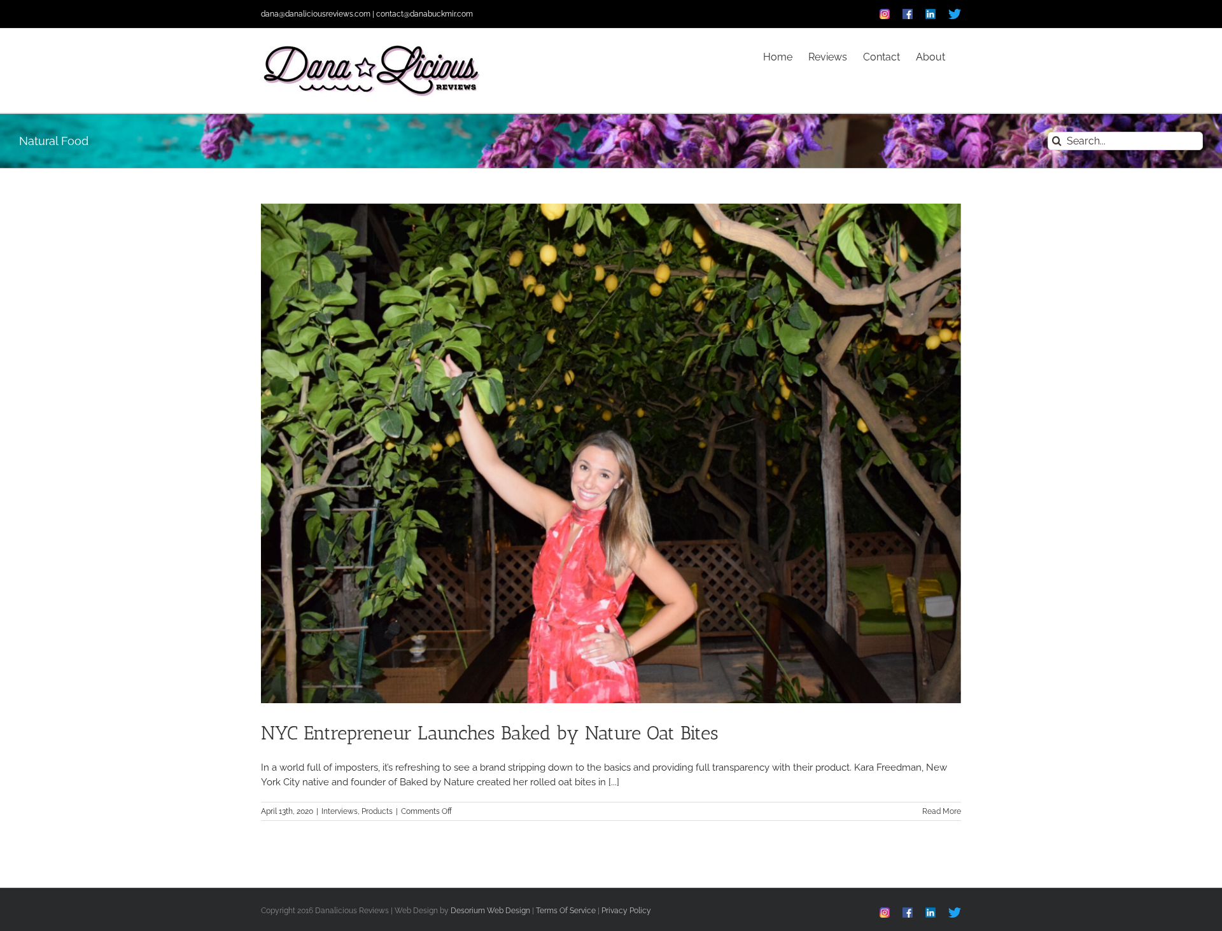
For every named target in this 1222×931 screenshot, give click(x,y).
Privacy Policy (626, 910)
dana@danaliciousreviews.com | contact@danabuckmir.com (367, 14)
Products (377, 811)
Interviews (339, 811)
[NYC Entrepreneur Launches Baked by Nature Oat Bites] (611, 453)
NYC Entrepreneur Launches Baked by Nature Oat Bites (490, 733)
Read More (941, 811)
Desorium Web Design (490, 910)
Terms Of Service (566, 910)
